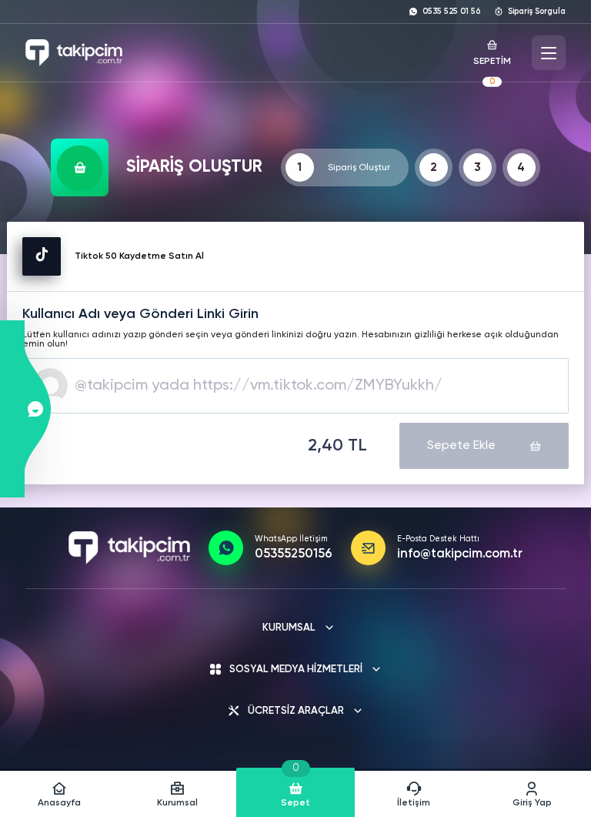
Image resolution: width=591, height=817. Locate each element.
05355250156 (293, 554)
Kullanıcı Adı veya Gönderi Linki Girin (140, 314)
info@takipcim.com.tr (460, 554)
